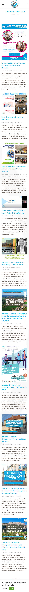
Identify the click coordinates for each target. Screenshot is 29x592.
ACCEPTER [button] (11, 588)
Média (8, 267)
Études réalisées (5, 174)
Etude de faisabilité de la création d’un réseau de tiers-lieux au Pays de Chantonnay (13, 65)
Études (3, 70)
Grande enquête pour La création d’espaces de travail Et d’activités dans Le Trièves (14, 387)
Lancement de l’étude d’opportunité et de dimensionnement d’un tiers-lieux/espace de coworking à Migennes (14, 491)
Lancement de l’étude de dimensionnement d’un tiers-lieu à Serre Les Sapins (14, 439)
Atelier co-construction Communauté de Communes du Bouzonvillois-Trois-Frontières (14, 169)
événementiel (4, 216)
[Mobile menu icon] (3, 3)
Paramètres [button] (5, 588)
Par (10, 70)
